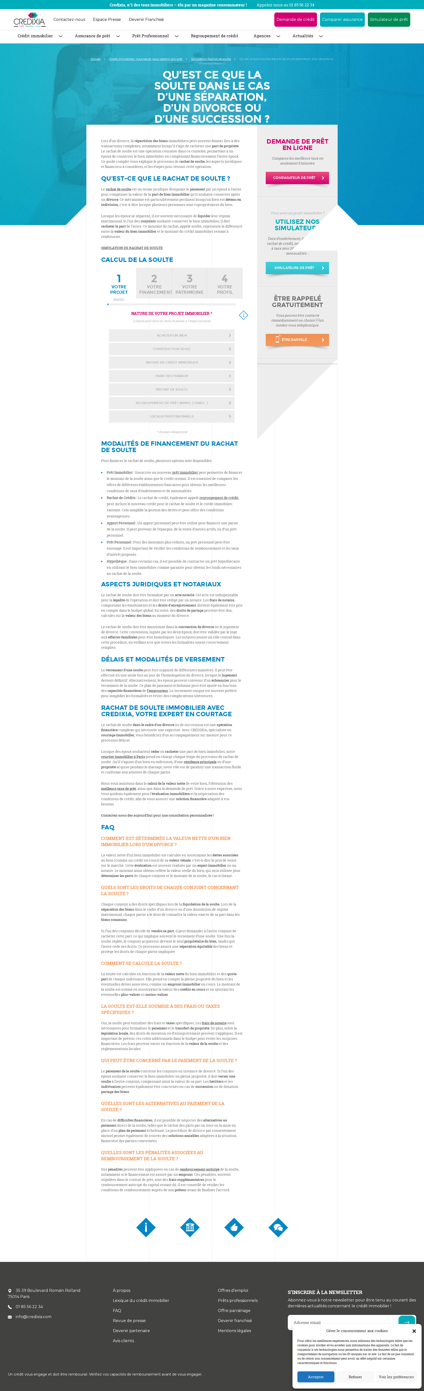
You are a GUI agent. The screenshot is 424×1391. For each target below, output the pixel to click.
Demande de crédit (296, 19)
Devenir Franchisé (146, 19)
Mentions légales (234, 1330)
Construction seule (171, 349)
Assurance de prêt (92, 35)
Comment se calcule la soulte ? (141, 963)
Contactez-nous (69, 19)
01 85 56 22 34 (29, 1306)
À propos (121, 1290)
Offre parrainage (234, 1310)
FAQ (117, 1310)
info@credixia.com (34, 1316)
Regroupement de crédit (214, 35)
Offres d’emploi (233, 1290)
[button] (414, 1330)
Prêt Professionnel (150, 35)
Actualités (302, 35)
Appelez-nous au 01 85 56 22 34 (285, 5)
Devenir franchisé (235, 1320)
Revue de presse (129, 1320)
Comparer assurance (342, 19)
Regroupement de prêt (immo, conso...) (172, 403)
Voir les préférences (396, 1376)
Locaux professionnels (172, 417)
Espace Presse (107, 19)
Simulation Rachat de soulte (211, 59)
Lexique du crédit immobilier (141, 1300)
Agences (261, 35)
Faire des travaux (172, 376)
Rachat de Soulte (172, 390)
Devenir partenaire (131, 1330)
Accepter (316, 1376)
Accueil (96, 59)
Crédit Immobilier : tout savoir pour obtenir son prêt (146, 59)
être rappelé (294, 340)
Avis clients (123, 1340)
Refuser (355, 1376)
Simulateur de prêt (389, 19)
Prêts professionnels (238, 1300)
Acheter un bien (172, 336)
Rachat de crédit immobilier (172, 363)
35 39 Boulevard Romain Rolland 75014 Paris (44, 1293)
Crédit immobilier (35, 35)
